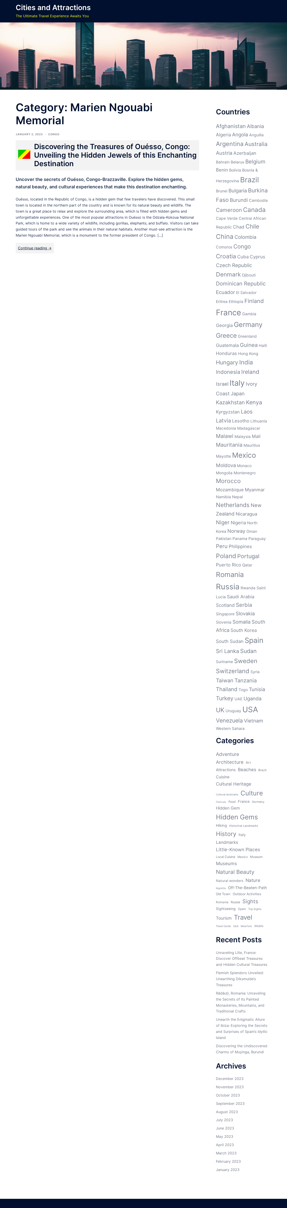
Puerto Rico (228, 565)
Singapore (225, 614)
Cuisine (222, 777)
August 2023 (227, 1112)
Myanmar (255, 489)
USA (250, 709)
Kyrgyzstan (228, 412)
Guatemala (227, 345)
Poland (226, 556)
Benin (222, 170)
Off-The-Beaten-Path (247, 887)
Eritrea (222, 301)
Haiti (263, 345)
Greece (226, 335)
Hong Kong (248, 353)
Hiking (221, 825)
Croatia (226, 256)
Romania (230, 574)
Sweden (245, 660)
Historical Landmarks (243, 825)
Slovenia (223, 622)
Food (232, 801)
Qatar (247, 565)
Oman (251, 531)
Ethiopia (236, 301)
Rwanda (248, 587)
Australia (256, 144)
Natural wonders (229, 881)
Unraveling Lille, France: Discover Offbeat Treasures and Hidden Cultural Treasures (241, 958)
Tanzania (246, 680)
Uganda (252, 698)
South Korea (243, 630)
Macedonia (226, 428)
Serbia (244, 605)
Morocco (228, 480)
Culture (252, 793)
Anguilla (256, 135)
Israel (222, 384)
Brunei (221, 191)
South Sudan (230, 641)
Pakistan (223, 538)
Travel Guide (223, 926)
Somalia (241, 622)
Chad (238, 227)
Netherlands (233, 504)
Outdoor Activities (247, 894)
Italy (237, 382)
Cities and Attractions (53, 7)
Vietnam (253, 721)
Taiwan (224, 680)
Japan (238, 393)
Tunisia (257, 689)
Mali (256, 436)
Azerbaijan (244, 153)
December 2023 (230, 1078)
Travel (243, 917)
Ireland (250, 371)
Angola (240, 134)
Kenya (254, 402)
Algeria (223, 134)
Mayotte (223, 456)
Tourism (224, 918)
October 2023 (228, 1095)
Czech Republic (234, 265)
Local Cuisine (225, 857)
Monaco (244, 465)
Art (248, 762)
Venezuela (229, 720)
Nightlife (221, 888)
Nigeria (238, 522)
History (226, 833)
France (228, 312)
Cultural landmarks (227, 794)
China (224, 236)
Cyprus (257, 256)
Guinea (249, 345)
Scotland (225, 605)
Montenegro (245, 472)
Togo (243, 689)
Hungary (227, 362)
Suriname (224, 661)
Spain (254, 640)
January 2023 (227, 1169)
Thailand (226, 689)
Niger (223, 522)
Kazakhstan (230, 402)
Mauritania (229, 445)
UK (220, 710)
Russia (227, 586)
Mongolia (224, 472)
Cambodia (258, 200)
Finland (254, 301)
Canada (254, 209)
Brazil (249, 179)
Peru (222, 546)
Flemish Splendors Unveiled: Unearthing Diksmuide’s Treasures (240, 979)
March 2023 (226, 1153)
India (246, 362)
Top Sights (254, 909)
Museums (226, 863)
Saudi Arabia (240, 596)
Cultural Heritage (233, 784)
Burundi (239, 200)
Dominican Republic (241, 283)
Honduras (226, 353)
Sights (250, 901)
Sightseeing (226, 909)
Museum (256, 857)
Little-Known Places (238, 849)
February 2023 (228, 1161)
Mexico (244, 455)
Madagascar (248, 428)
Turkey (224, 698)
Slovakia (245, 613)
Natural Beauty (235, 871)
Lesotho (240, 421)
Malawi (224, 436)
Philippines (240, 546)
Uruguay (233, 710)
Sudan (248, 651)
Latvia (223, 420)
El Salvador (246, 292)
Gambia (249, 313)
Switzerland (232, 671)
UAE (238, 699)
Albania (255, 126)
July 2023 (224, 1120)
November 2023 (230, 1087)
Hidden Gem (228, 807)
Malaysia (243, 436)
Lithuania (258, 421)
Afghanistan (231, 126)
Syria (255, 671)
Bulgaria (237, 191)
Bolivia (235, 170)
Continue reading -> (35, 248)
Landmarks (227, 842)
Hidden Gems (237, 817)
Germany (248, 324)
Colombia (245, 237)
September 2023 (230, 1103)
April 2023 (225, 1145)
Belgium (255, 161)
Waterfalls (246, 926)
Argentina (230, 143)
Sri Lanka (227, 651)
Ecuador (225, 292)
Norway (236, 531)
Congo (53, 134)
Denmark (228, 274)
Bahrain (223, 162)
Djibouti (249, 275)
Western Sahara (230, 728)
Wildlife (258, 926)
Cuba (243, 256)
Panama (240, 538)
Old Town (223, 894)
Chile (252, 226)
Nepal (237, 496)
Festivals (221, 802)
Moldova (226, 465)
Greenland (247, 336)
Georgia (224, 325)
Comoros (224, 247)
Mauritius (252, 445)
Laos (246, 411)
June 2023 (225, 1128)
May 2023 (224, 1136)
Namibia (223, 496)
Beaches (247, 769)
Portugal (248, 556)
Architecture (230, 762)
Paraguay (257, 538)
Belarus (237, 162)
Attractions (226, 769)
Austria (224, 153)
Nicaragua (246, 514)
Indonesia (228, 372)
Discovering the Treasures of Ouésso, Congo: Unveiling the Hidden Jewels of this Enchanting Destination (115, 155)
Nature (253, 880)
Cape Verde (227, 218)
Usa (235, 926)
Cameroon (229, 210)
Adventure (227, 754)
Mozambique (230, 489)
